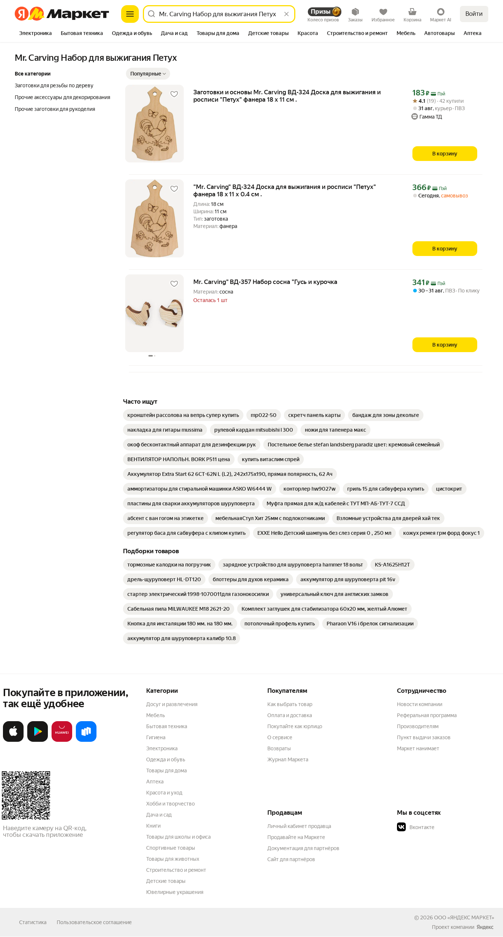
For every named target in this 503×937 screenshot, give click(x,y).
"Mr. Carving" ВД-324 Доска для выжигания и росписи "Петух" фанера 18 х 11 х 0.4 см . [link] (284, 190)
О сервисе (279, 737)
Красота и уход (164, 793)
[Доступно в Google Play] (37, 740)
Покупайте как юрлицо (294, 726)
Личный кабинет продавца (299, 826)
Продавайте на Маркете (296, 837)
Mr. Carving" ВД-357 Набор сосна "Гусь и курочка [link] (265, 281)
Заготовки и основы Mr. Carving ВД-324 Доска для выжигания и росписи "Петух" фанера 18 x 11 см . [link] (287, 95)
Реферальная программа (427, 715)
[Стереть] (286, 14)
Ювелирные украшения (174, 892)
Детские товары (166, 881)
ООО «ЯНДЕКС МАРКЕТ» (464, 917)
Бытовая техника (166, 726)
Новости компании (419, 704)
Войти (474, 13)
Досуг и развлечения (171, 704)
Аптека (154, 782)
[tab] (35, 34)
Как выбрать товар (289, 704)
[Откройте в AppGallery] (62, 740)
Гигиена (155, 737)
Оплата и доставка (289, 715)
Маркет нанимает (418, 748)
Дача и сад (159, 815)
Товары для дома (166, 770)
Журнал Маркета (287, 759)
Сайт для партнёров (291, 859)
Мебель (155, 715)
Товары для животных (172, 859)
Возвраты (279, 748)
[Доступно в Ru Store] (86, 740)
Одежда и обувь (165, 759)
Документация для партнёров (303, 848)
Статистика (32, 922)
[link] (183, 415)
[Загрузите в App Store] (13, 740)
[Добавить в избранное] (174, 94)
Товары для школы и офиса (178, 837)
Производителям (418, 726)
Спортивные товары (170, 848)
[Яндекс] (485, 927)
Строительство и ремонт (176, 870)
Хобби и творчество (170, 804)
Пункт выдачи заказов (424, 737)
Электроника (161, 748)
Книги (153, 826)
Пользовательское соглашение (94, 922)
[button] (148, 74)
